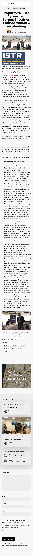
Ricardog (14, 31)
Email (4, 503)
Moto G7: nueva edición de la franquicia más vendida (16, 376)
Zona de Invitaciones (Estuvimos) (16, 8)
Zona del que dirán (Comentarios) (14, 404)
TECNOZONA (9, 4)
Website (4, 511)
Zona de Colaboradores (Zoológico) (14, 451)
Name (4, 496)
